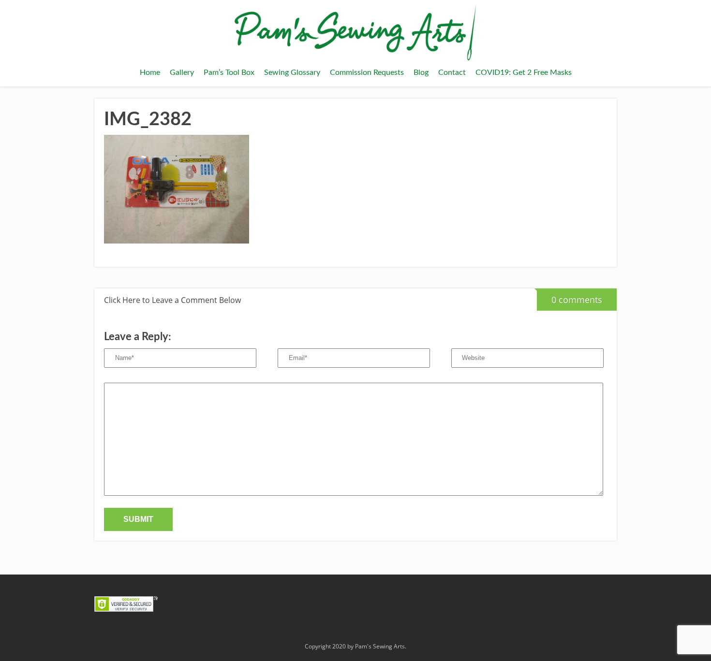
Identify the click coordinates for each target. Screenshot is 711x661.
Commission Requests (367, 72)
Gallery (182, 72)
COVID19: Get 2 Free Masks (523, 72)
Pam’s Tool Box (229, 72)
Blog (421, 72)
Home (150, 72)
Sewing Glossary (292, 72)
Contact (452, 72)
